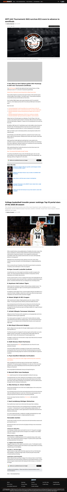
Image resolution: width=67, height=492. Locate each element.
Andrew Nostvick (10, 23)
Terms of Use (34, 484)
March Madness (29, 1)
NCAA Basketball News (20, 1)
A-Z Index (23, 486)
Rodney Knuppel (10, 212)
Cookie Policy (45, 484)
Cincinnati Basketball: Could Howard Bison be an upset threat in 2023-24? (24, 108)
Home (8, 473)
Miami (19, 344)
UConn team (27, 397)
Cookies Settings (34, 486)
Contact (33, 482)
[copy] (13, 26)
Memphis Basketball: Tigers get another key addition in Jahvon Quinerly (24, 115)
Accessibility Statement (12, 486)
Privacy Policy (24, 484)
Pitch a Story (9, 484)
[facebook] (60, 1)
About (14, 1)
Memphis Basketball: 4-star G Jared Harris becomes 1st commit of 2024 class (25, 109)
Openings (23, 482)
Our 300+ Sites (46, 482)
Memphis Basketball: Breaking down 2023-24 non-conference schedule (23, 114)
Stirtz (8, 375)
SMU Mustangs (12, 88)
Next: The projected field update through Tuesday (17, 151)
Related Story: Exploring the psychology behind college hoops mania (21, 92)
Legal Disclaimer (56, 484)
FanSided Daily (56, 482)
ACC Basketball (37, 1)
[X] (58, 1)
